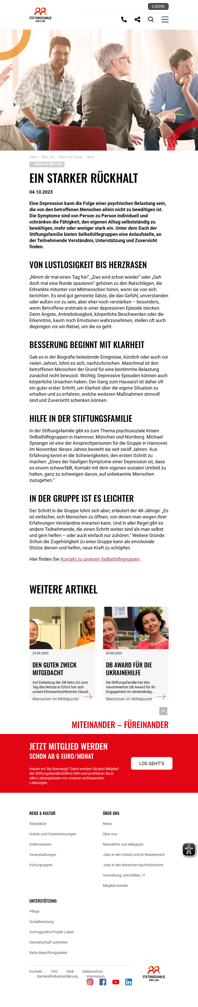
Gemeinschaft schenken (48, 942)
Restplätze (37, 824)
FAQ (54, 971)
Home (33, 156)
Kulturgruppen (41, 865)
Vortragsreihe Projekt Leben (51, 932)
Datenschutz (92, 971)
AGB (70, 971)
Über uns (110, 834)
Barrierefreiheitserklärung (57, 976)
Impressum (96, 976)
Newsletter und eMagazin (123, 844)
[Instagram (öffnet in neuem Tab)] (90, 982)
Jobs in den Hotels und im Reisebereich (134, 855)
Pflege (34, 911)
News (107, 824)
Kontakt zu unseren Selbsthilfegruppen (100, 559)
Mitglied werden (115, 886)
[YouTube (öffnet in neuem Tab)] (115, 982)
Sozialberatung (41, 922)
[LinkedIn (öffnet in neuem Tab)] (128, 982)
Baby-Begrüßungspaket (48, 953)
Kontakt (35, 971)
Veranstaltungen (42, 855)
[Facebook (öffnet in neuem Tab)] (103, 982)
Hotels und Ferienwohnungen (52, 834)
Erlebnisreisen (40, 844)
